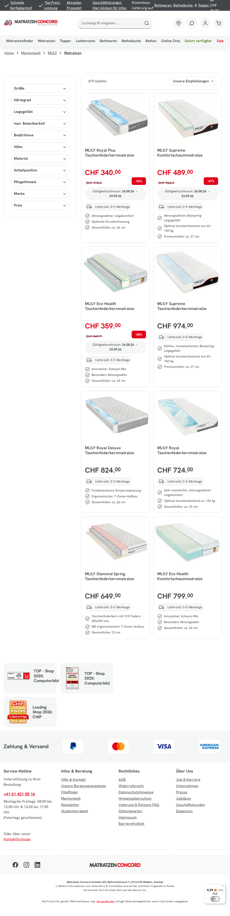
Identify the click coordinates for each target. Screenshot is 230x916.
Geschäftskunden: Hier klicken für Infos (109, 5)
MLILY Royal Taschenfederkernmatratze (182, 450)
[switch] (215, 899)
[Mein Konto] (205, 23)
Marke (19, 193)
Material (21, 158)
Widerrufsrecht (131, 786)
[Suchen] (146, 23)
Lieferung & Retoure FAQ (139, 804)
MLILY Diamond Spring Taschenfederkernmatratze (109, 576)
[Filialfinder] (178, 23)
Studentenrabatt (74, 811)
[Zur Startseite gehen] (31, 23)
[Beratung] (191, 23)
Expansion (184, 811)
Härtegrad (22, 100)
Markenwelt (71, 798)
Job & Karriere (188, 779)
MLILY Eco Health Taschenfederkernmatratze (109, 306)
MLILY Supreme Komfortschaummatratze (180, 153)
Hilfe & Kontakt (73, 779)
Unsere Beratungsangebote (83, 786)
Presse (181, 792)
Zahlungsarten (130, 811)
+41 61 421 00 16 (19, 794)
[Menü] (223, 887)
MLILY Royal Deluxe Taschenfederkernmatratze (109, 450)
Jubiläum (183, 798)
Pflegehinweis (25, 182)
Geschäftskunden (190, 804)
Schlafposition (25, 170)
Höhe (18, 146)
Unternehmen (187, 786)
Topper (204, 5)
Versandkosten (105, 901)
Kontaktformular (17, 839)
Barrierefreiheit (131, 823)
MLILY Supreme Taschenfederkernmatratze (182, 306)
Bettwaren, (163, 5)
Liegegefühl (23, 111)
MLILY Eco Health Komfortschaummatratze (180, 576)
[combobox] (110, 23)
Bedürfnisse (24, 135)
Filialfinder (69, 792)
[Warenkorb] (218, 23)
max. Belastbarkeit (29, 123)
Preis (18, 205)
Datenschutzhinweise (136, 792)
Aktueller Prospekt (74, 5)
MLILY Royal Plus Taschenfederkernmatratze (109, 153)
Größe (19, 88)
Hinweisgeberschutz (135, 798)
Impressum (128, 817)
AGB (122, 779)
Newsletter (70, 804)
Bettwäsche (183, 5)
